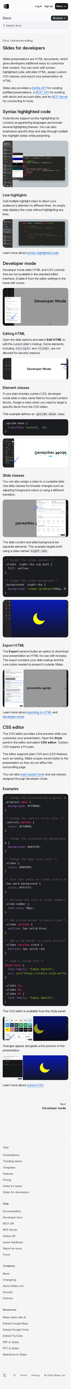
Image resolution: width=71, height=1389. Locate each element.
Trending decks (12, 1161)
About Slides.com (13, 1285)
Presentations (11, 1155)
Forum (6, 1254)
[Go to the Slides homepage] (6, 6)
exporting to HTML (39, 712)
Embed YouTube (13, 1335)
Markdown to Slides (15, 1354)
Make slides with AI (14, 1317)
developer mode (13, 716)
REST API (42, 92)
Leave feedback (13, 1242)
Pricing (7, 1179)
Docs (7, 18)
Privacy (35, 1375)
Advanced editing (22, 40)
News (6, 1273)
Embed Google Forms (16, 1329)
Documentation (12, 1211)
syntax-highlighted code (42, 253)
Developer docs (13, 1217)
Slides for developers (16, 1192)
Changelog (9, 1279)
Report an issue (12, 1248)
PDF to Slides (11, 1342)
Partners (8, 1298)
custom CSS (35, 1085)
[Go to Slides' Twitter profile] (4, 1375)
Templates (9, 1167)
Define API (39, 88)
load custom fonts (32, 774)
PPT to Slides (11, 1348)
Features (8, 1173)
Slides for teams (12, 1186)
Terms (23, 1375)
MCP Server (60, 96)
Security (8, 1292)
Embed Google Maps (15, 1323)
